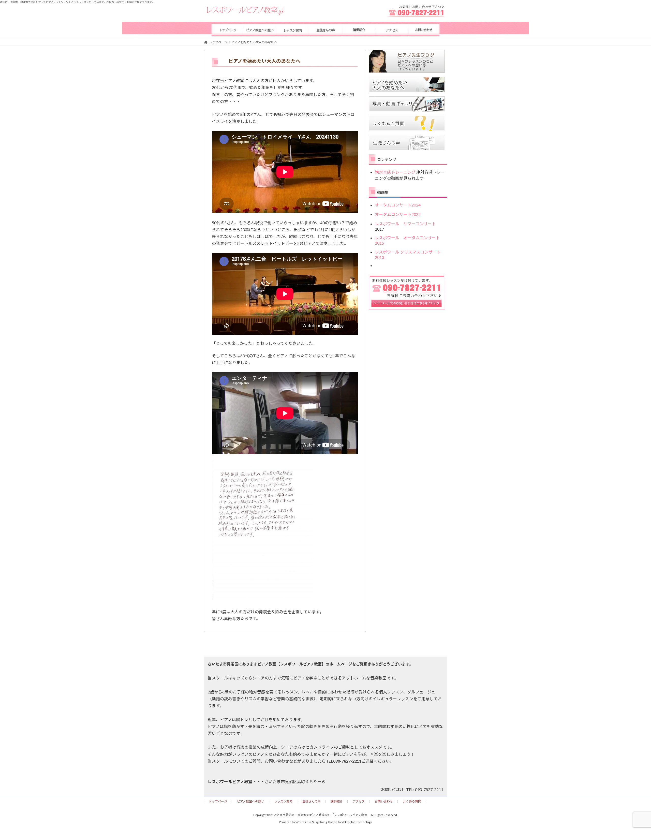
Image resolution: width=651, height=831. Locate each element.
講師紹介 (337, 801)
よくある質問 (412, 801)
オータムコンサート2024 (398, 204)
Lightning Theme (326, 822)
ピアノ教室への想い (250, 801)
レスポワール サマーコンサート (407, 223)
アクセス (359, 801)
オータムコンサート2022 (398, 214)
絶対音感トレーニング (395, 172)
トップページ (218, 801)
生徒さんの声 (311, 801)
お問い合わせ (384, 801)
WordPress (303, 822)
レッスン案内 (283, 801)
